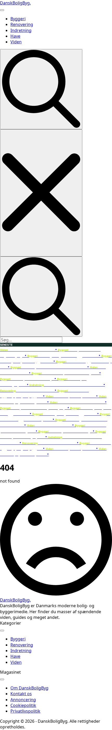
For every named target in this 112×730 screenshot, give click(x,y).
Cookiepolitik (23, 705)
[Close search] (41, 192)
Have (15, 36)
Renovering (21, 24)
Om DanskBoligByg (29, 688)
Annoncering (23, 699)
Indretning (21, 30)
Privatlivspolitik (25, 711)
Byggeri (18, 19)
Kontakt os (21, 694)
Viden (16, 42)
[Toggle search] (41, 89)
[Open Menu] (2, 10)
